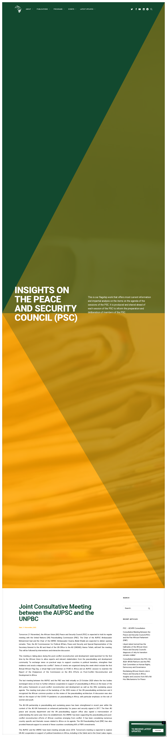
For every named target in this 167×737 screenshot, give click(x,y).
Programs (58, 9)
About (28, 9)
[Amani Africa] (18, 9)
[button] (132, 9)
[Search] (138, 608)
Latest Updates (86, 9)
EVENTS (71, 9)
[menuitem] (29, 9)
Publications (42, 9)
